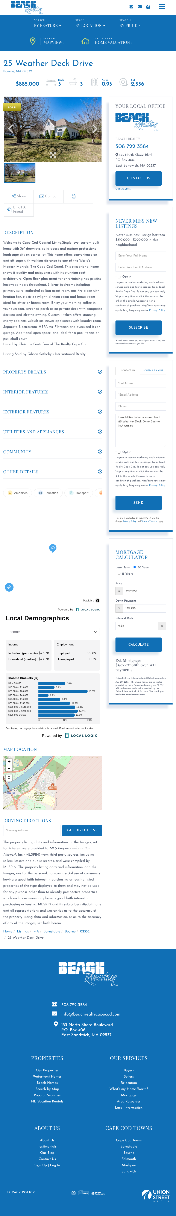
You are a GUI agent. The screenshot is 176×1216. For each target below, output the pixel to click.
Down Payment (125, 601)
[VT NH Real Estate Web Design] (156, 1196)
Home (7, 931)
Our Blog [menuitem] (47, 1153)
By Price (128, 25)
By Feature (46, 25)
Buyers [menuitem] (129, 1070)
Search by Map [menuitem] (47, 1089)
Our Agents (123, 189)
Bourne (70, 931)
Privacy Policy (157, 310)
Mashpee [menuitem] (129, 1165)
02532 (85, 931)
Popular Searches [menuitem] (47, 1095)
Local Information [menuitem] (129, 1108)
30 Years (144, 567)
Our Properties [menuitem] (47, 1070)
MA (36, 931)
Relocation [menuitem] (129, 1083)
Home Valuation (112, 41)
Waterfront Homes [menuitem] (47, 1076)
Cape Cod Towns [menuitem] (129, 1140)
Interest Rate (124, 618)
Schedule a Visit (153, 370)
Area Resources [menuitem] (129, 1101)
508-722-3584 (132, 147)
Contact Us (138, 178)
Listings (23, 931)
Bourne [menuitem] (128, 1153)
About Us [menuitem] (47, 1140)
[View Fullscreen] (9, 777)
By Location (88, 25)
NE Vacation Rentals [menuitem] (47, 1101)
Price (118, 583)
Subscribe (138, 327)
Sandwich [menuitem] (128, 1171)
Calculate (138, 645)
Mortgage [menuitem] (129, 1095)
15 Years (127, 573)
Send (139, 503)
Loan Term (122, 567)
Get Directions (82, 830)
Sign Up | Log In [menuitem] (47, 1165)
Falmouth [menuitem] (128, 1159)
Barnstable (52, 931)
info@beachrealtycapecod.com (90, 1014)
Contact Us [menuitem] (47, 1159)
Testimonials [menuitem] (47, 1146)
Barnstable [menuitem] (128, 1146)
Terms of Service (149, 521)
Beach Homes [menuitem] (47, 1083)
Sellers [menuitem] (129, 1076)
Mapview (53, 41)
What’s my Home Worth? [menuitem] (128, 1089)
